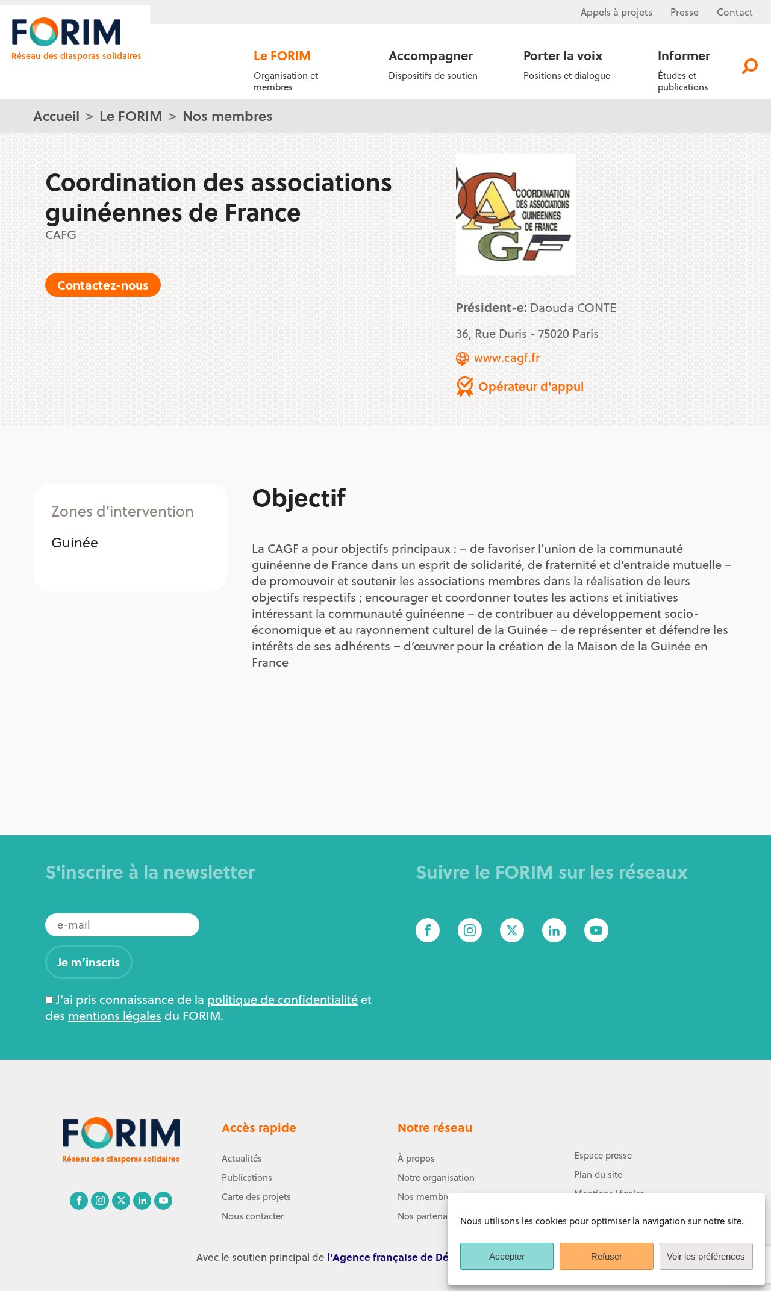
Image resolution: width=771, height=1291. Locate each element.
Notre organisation (436, 1177)
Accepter (507, 1256)
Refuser (606, 1256)
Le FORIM (131, 115)
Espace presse (603, 1155)
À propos (416, 1158)
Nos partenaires (430, 1216)
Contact (735, 12)
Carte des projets (256, 1196)
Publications (247, 1177)
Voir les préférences (706, 1256)
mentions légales (114, 1015)
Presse (684, 12)
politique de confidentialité (282, 999)
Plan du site (598, 1174)
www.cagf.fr (507, 357)
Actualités (242, 1158)
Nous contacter (253, 1216)
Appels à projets (616, 12)
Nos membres (228, 115)
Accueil (56, 115)
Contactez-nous (103, 284)
